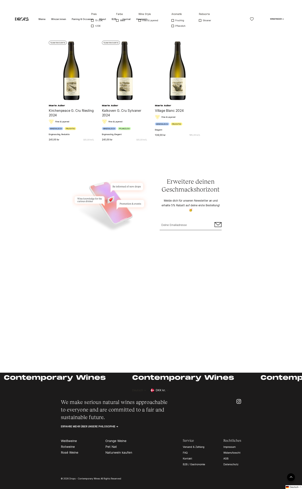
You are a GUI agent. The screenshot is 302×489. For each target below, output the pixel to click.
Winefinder (277, 19)
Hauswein (141, 19)
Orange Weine (115, 440)
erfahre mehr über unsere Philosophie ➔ (89, 426)
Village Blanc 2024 (169, 111)
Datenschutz (230, 464)
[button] (293, 487)
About (102, 19)
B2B (114, 19)
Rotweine (68, 446)
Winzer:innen (58, 19)
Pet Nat (111, 446)
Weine (41, 19)
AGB (226, 458)
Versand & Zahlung (193, 447)
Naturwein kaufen (118, 452)
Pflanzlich (180, 26)
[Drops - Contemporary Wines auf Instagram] (238, 401)
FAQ (185, 452)
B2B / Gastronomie (194, 464)
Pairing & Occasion (82, 19)
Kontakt (187, 458)
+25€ (98, 26)
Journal (126, 19)
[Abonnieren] (218, 225)
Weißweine (69, 440)
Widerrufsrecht (231, 452)
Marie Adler (57, 106)
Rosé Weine (69, 452)
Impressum (229, 447)
